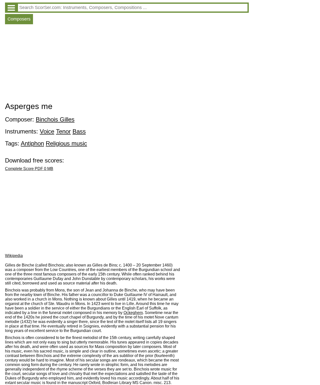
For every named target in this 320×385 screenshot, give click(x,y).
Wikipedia (14, 256)
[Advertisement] (127, 64)
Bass (79, 131)
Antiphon (32, 143)
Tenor (63, 131)
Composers (19, 19)
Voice (47, 131)
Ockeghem (133, 312)
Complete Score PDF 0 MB (29, 168)
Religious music (66, 143)
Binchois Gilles (55, 119)
